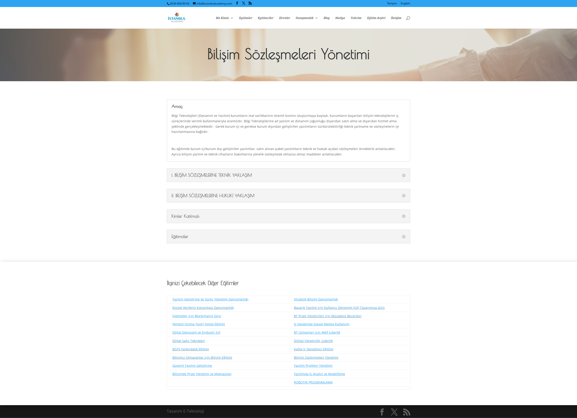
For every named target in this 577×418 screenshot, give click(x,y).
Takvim (355, 18)
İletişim (392, 3)
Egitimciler (265, 18)
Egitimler (245, 18)
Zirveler (284, 18)
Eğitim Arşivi (376, 18)
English (405, 3)
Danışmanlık (304, 18)
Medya (340, 18)
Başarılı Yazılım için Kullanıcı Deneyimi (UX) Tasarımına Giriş (339, 307)
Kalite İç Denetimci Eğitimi (313, 349)
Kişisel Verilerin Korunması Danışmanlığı (203, 307)
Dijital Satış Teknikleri (188, 341)
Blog (326, 18)
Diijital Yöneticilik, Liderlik (313, 341)
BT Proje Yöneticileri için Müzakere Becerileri (328, 316)
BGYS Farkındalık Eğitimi (190, 349)
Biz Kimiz (222, 18)
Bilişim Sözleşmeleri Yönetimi (316, 357)
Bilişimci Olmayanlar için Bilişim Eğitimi (202, 357)
